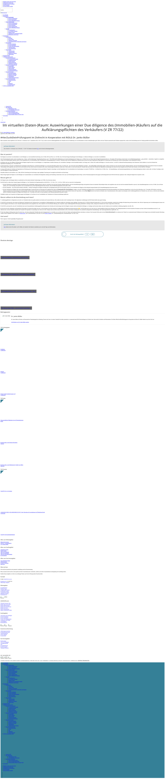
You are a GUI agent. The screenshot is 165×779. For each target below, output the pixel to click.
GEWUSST (3, 122)
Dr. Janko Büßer (5, 132)
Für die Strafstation (4, 617)
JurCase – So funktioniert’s (6, 543)
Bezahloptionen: (4, 622)
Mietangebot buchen (5, 542)
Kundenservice (4, 581)
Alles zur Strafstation (5, 553)
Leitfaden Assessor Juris (8, 704)
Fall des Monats (4, 634)
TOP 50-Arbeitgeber (5, 642)
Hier (5, 227)
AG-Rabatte (5, 662)
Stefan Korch (22, 213)
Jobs (1, 644)
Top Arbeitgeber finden (5, 560)
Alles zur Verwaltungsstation (6, 554)
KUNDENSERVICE (25, 660)
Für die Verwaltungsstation (6, 619)
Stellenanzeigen (4, 561)
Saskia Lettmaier (48, 213)
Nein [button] (93, 234)
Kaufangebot (5, 683)
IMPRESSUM (74, 660)
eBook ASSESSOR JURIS (6, 610)
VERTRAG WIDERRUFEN (83, 660)
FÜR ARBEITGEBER (15, 660)
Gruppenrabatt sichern (5, 590)
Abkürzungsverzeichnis (5, 631)
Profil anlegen (3, 641)
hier (38, 148)
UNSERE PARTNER (5, 660)
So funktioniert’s (4, 587)
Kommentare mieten (5, 591)
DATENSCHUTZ (66, 660)
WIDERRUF (45, 660)
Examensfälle (3, 635)
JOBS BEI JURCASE (34, 660)
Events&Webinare (4, 645)
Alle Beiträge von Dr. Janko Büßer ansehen (20, 322)
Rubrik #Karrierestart (5, 609)
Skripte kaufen (3, 550)
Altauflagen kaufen (4, 549)
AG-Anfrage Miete (4, 544)
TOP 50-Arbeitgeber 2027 (8, 733)
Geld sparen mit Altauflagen (6, 615)
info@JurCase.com (8, 579)
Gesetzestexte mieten (5, 592)
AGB (41, 660)
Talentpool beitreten (5, 648)
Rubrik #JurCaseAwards (6, 604)
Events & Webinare (4, 563)
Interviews (3, 564)
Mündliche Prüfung (4, 593)
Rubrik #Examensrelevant (6, 606)
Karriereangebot (6, 703)
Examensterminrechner (5, 632)
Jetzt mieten (5, 763)
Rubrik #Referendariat (5, 605)
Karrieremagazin (4, 646)
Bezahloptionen (4, 594)
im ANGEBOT (4, 555)
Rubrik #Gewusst (4, 608)
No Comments (12, 132)
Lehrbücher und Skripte (5, 620)
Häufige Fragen (4, 588)
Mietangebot (5, 664)
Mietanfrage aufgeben (5, 582)
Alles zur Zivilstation (5, 552)
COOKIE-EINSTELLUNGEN (55, 660)
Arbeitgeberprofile (4, 643)
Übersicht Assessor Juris (5, 603)
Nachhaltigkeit (3, 621)
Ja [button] (87, 234)
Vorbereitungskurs (4, 633)
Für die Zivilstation (4, 616)
